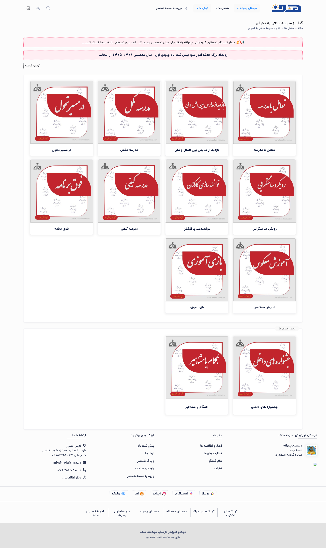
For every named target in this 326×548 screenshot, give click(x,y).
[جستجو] (48, 8)
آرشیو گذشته (32, 66)
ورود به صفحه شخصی (140, 476)
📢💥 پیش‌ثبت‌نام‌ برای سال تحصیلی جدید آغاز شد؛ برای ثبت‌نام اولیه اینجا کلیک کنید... (163, 42)
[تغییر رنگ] (38, 8)
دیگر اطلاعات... (72, 477)
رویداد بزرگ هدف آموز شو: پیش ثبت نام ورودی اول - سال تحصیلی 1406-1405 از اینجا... (163, 54)
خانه (300, 28)
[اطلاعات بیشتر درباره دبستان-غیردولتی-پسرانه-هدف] (311, 450)
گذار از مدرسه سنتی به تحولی (264, 28)
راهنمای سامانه (144, 468)
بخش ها (289, 28)
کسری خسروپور (163, 537)
